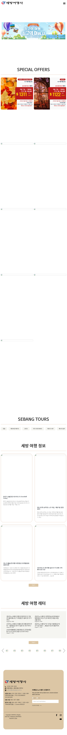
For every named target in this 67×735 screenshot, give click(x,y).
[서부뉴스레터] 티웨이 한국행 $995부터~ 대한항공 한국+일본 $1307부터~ (19, 625)
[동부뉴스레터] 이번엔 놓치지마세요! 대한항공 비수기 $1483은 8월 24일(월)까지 (47, 618)
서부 (39, 698)
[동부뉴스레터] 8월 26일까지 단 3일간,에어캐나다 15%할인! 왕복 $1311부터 (19, 618)
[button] (3, 651)
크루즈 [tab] (26, 429)
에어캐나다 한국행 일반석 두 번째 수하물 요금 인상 (49, 568)
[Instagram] (61, 715)
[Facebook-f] (57, 715)
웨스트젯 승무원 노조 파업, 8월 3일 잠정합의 (50, 508)
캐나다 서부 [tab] (50, 429)
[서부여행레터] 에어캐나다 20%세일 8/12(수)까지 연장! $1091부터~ (18, 631)
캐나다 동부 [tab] (62, 429)
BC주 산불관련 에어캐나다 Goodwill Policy (15, 497)
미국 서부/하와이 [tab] (37, 429)
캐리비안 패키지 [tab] (15, 429)
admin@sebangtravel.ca (14, 690)
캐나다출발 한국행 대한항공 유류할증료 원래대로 (16, 564)
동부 (35, 698)
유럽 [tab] (4, 429)
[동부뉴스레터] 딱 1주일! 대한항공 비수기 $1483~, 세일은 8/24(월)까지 (47, 625)
